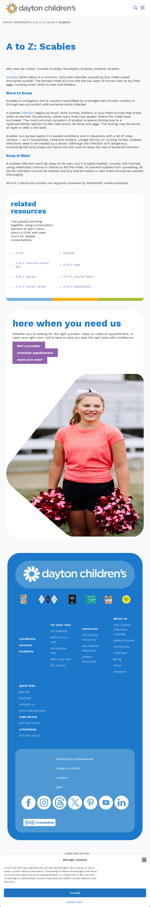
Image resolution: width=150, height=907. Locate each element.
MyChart (25, 698)
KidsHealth (22, 22)
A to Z (37, 22)
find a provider (28, 346)
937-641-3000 (29, 723)
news (117, 665)
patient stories (123, 640)
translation (45, 822)
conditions (27, 639)
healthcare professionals (75, 759)
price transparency (32, 710)
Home (7, 22)
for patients (59, 631)
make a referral (68, 768)
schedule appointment (35, 353)
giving (117, 659)
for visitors (58, 665)
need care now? (30, 359)
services (25, 645)
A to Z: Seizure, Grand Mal (32, 264)
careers (62, 777)
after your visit (61, 659)
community (121, 646)
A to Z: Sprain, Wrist (31, 286)
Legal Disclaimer (76, 853)
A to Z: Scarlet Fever (78, 276)
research (119, 671)
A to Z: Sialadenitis (77, 286)
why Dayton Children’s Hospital (122, 629)
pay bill (24, 692)
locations (26, 651)
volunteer (120, 653)
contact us (27, 704)
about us (120, 618)
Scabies (12, 77)
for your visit (61, 625)
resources (90, 629)
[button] (144, 860)
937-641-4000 (29, 735)
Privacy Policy (75, 901)
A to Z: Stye (71, 265)
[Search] (135, 7)
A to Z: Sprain (26, 276)
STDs (19, 253)
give (59, 787)
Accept (75, 893)
